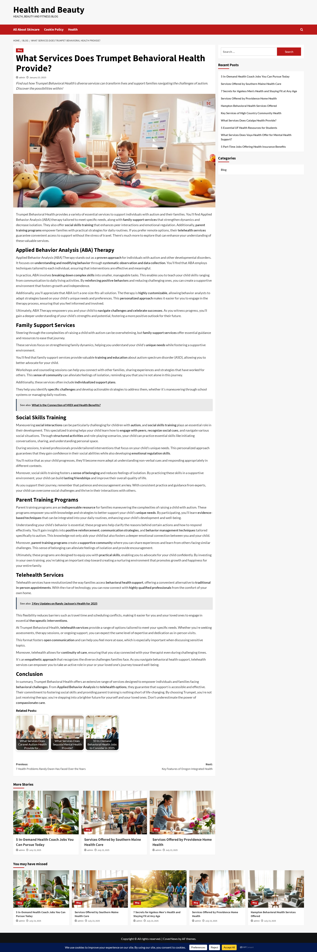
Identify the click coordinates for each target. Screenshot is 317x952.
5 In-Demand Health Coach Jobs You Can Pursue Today (255, 76)
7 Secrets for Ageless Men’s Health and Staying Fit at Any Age (259, 91)
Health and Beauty (48, 10)
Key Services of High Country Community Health (251, 113)
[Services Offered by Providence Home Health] (182, 812)
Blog (20, 50)
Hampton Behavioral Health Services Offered (249, 105)
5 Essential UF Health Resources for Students (249, 127)
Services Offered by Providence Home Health (249, 98)
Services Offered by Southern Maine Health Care (251, 83)
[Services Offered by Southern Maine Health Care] (114, 812)
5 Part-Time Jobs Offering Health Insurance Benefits (253, 146)
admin (22, 77)
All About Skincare (26, 29)
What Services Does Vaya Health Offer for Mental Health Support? (256, 137)
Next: (187, 766)
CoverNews (170, 938)
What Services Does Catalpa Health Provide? (248, 120)
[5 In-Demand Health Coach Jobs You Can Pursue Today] (46, 812)
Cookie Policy (53, 29)
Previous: (51, 766)
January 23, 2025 (38, 77)
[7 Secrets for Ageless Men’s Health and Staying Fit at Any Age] (159, 888)
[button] (301, 29)
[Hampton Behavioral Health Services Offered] (276, 888)
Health (73, 29)
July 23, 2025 (35, 850)
